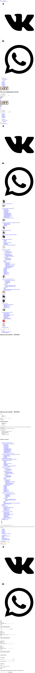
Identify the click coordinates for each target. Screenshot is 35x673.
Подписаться (10, 672)
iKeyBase (4, 80)
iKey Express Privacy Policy (6, 539)
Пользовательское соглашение (6, 533)
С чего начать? (5, 120)
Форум (3, 83)
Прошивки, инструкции (5, 535)
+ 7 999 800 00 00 (3, 123)
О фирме (3, 81)
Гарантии (3, 85)
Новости (3, 536)
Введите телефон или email (4, 634)
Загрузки (4, 119)
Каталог (4, 94)
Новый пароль (2, 659)
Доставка (3, 84)
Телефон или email (3, 623)
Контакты (3, 82)
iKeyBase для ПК (4, 538)
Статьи (3, 537)
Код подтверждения (3, 643)
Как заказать (4, 531)
